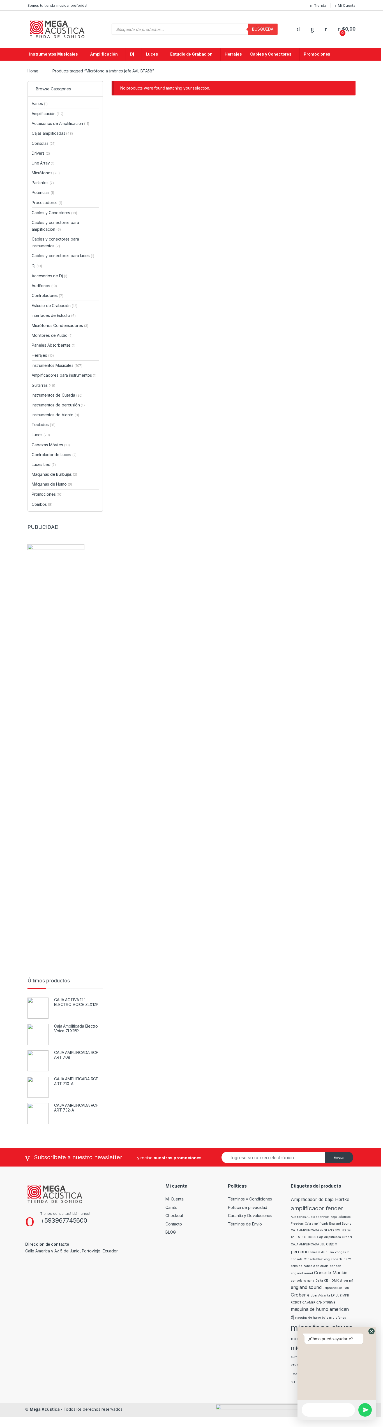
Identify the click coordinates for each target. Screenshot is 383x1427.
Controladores (47, 295)
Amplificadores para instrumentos (64, 375)
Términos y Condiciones (250, 1199)
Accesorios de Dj (49, 275)
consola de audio (316, 1266)
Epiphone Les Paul (336, 1288)
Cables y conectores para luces (63, 255)
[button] (371, 1331)
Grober (298, 1295)
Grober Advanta (318, 1295)
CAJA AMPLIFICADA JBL (308, 1244)
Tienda (320, 5)
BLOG (170, 1232)
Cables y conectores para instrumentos (55, 242)
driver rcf (346, 1280)
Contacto (173, 1224)
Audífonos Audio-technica (310, 1217)
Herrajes (233, 54)
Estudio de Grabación (191, 54)
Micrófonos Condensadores (60, 325)
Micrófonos (46, 172)
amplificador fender (317, 1208)
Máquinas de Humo (52, 484)
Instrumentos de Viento (55, 414)
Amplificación (104, 54)
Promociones (317, 54)
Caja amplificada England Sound (328, 1223)
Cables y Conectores (271, 54)
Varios (40, 103)
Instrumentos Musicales (53, 54)
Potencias (43, 192)
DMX (335, 1280)
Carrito (171, 1207)
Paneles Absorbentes (53, 345)
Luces (152, 54)
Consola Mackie (330, 1272)
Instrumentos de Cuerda (57, 395)
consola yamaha (302, 1280)
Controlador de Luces (54, 454)
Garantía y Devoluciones (250, 1215)
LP (333, 1295)
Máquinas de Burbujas (54, 474)
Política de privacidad (247, 1207)
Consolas (44, 143)
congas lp (342, 1252)
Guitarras (43, 385)
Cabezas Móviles (51, 444)
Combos (42, 504)
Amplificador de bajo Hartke (320, 1199)
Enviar (339, 1157)
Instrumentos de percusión (59, 405)
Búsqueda (262, 29)
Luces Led (44, 464)
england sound (306, 1287)
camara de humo (322, 1252)
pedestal (297, 1364)
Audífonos (44, 285)
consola (297, 1259)
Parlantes (43, 182)
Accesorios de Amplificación (60, 123)
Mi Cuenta (347, 5)
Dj (132, 54)
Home (32, 70)
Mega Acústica (45, 1409)
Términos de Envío (245, 1224)
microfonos (337, 1317)
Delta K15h (323, 1280)
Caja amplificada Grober (334, 1237)
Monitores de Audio (52, 335)
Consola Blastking (317, 1259)
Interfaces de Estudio (54, 315)
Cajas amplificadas (52, 133)
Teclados (44, 424)
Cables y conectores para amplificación (55, 226)
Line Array (43, 163)
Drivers (41, 153)
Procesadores (47, 202)
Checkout (174, 1215)
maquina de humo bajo (311, 1317)
